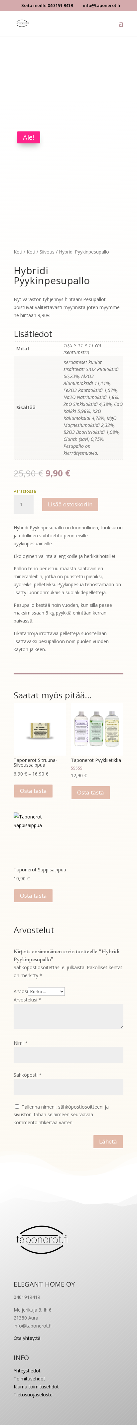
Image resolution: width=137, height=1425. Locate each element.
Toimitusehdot (29, 1378)
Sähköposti (28, 1075)
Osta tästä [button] (33, 895)
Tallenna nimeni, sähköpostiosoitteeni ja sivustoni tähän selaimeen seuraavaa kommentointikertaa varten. (61, 1115)
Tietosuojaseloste (33, 1394)
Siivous (47, 252)
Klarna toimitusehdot (36, 1386)
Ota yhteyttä (27, 1338)
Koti (18, 252)
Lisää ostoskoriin (70, 504)
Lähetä (108, 1141)
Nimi (21, 1043)
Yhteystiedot (27, 1370)
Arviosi (21, 991)
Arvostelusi (27, 999)
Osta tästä (33, 791)
